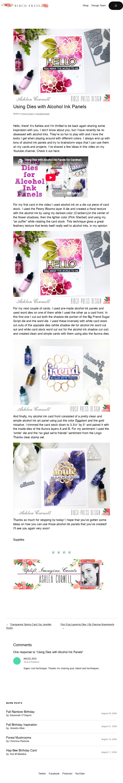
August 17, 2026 (109, 752)
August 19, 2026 (109, 739)
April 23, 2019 (30, 658)
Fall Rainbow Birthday (20, 714)
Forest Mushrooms (18, 739)
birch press (28, 114)
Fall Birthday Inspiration (21, 726)
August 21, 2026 (109, 726)
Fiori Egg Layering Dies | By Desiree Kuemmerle (87, 624)
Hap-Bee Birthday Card (21, 752)
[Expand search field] (116, 6)
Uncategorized (43, 114)
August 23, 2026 (109, 713)
